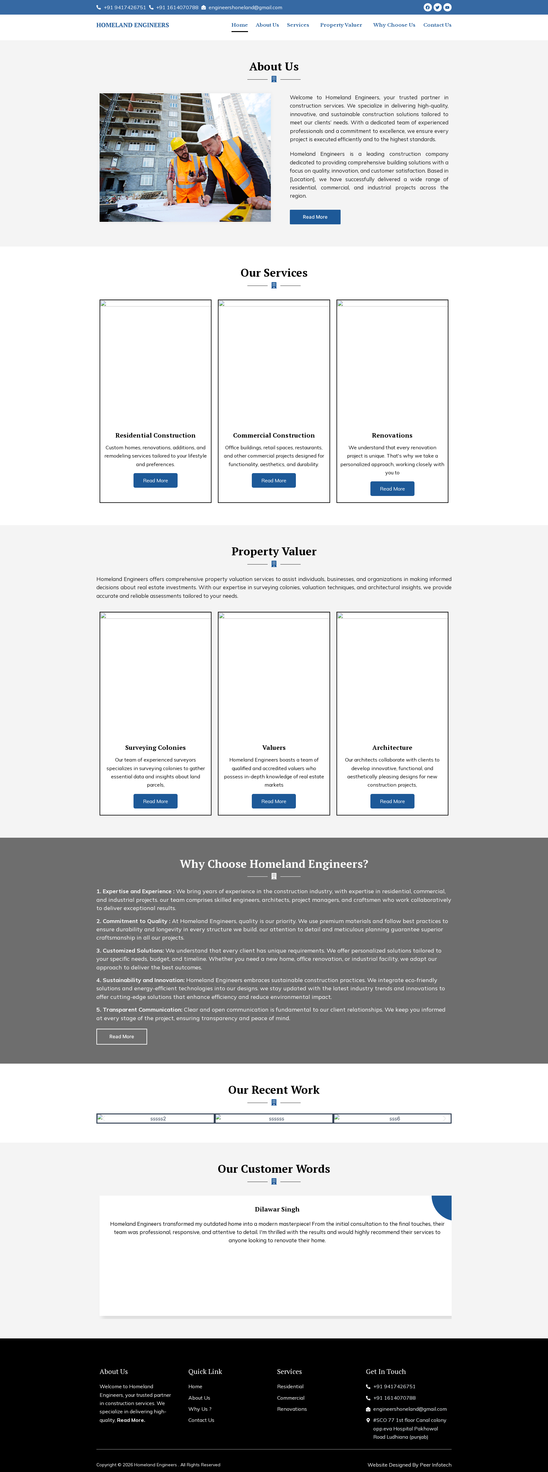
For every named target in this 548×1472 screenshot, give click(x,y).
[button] (104, 1119)
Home (240, 25)
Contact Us (437, 25)
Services (298, 25)
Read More (155, 480)
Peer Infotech (436, 1465)
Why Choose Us (394, 25)
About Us (267, 25)
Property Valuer (341, 25)
